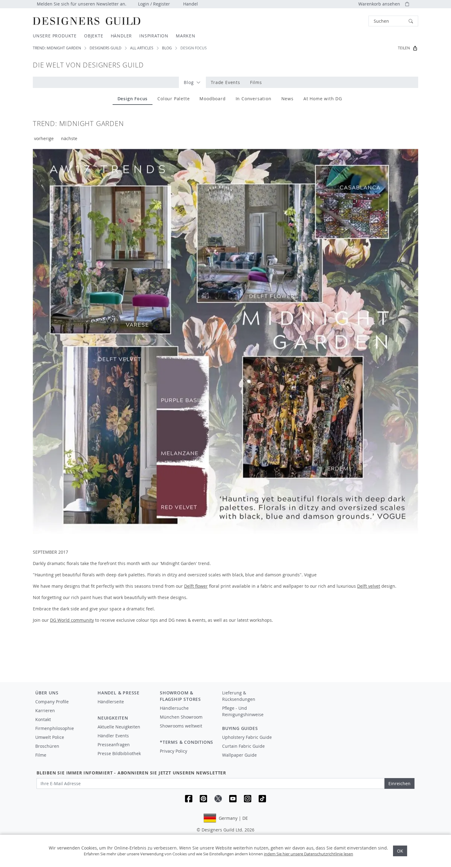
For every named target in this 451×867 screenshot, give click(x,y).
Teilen (404, 48)
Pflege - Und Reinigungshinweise (243, 711)
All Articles (141, 48)
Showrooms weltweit (181, 726)
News (287, 98)
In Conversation (254, 98)
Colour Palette (173, 98)
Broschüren (47, 746)
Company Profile (52, 702)
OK (400, 851)
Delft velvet (368, 586)
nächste (69, 138)
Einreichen (399, 783)
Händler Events (113, 736)
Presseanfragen (114, 744)
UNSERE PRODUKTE (55, 36)
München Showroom (181, 717)
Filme (40, 755)
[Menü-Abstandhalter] (124, 707)
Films (256, 82)
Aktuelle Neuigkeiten (119, 727)
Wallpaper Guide (239, 755)
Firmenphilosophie (54, 728)
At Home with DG (322, 98)
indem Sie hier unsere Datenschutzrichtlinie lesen (308, 854)
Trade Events (225, 82)
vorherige (44, 138)
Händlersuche (174, 708)
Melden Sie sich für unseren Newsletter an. (81, 4)
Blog (167, 48)
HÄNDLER (121, 36)
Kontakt (43, 719)
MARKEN (185, 36)
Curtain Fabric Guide (243, 746)
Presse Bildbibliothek (119, 753)
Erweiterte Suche (355, 21)
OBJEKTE (93, 36)
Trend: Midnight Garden (57, 48)
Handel (190, 4)
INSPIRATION (153, 36)
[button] (393, 21)
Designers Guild (105, 48)
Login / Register (154, 4)
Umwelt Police (49, 737)
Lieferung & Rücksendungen (238, 696)
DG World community (72, 620)
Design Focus (133, 98)
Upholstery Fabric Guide (247, 737)
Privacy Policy (173, 751)
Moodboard (212, 98)
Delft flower (196, 586)
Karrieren (45, 710)
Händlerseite (111, 702)
